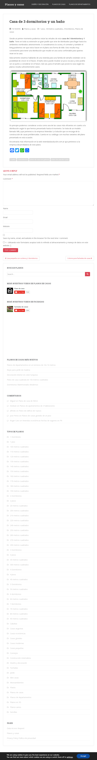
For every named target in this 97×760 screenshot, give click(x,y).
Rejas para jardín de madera (18, 370)
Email (5, 217)
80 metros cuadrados (19, 614)
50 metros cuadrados (19, 589)
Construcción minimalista (20, 658)
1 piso (42, 29)
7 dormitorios (15, 604)
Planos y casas (14, 4)
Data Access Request (15, 728)
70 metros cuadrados (19, 609)
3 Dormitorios (69, 29)
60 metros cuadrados (19, 599)
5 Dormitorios (16, 584)
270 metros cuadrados (19, 540)
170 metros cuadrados (19, 481)
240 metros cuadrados (19, 525)
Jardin (12, 673)
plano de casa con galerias (39, 159)
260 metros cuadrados (19, 535)
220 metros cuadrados (19, 520)
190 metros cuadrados (19, 491)
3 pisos (13, 555)
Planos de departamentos (79, 4)
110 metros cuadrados (19, 451)
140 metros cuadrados (19, 466)
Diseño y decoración (40, 4)
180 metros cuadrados (19, 486)
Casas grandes (16, 638)
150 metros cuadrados (19, 471)
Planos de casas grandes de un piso (36, 415)
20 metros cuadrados (19, 506)
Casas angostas (16, 628)
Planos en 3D (15, 702)
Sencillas (13, 712)
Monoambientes (17, 682)
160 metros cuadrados (19, 476)
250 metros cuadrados (19, 530)
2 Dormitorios (16, 496)
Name (5, 208)
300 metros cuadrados (19, 564)
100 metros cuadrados (19, 447)
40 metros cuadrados (19, 579)
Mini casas (14, 677)
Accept (83, 756)
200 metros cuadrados (19, 510)
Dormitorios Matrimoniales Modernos (22, 384)
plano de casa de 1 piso (60, 159)
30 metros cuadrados (19, 560)
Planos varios (15, 707)
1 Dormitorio (15, 437)
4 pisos (13, 574)
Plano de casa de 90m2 (28, 401)
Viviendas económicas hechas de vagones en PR (42, 420)
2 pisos (13, 501)
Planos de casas (58, 4)
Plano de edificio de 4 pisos (30, 411)
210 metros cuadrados (19, 515)
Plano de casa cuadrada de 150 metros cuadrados (27, 380)
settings (70, 757)
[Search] (87, 274)
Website (6, 226)
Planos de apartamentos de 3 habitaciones (37, 406)
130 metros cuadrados (19, 461)
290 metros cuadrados (19, 545)
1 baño (12, 159)
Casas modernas (17, 643)
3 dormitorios (23, 159)
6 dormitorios (15, 594)
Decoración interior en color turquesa (22, 375)
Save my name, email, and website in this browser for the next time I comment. (35, 238)
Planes (13, 687)
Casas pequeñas (16, 648)
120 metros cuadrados (54, 29)
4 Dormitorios (16, 569)
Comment (8, 179)
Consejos (14, 653)
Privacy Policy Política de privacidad (21, 738)
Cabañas (13, 623)
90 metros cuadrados (19, 619)
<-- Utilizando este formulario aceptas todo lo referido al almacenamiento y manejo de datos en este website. (45, 244)
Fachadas (14, 668)
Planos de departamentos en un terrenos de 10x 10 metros (31, 365)
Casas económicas (18, 633)
